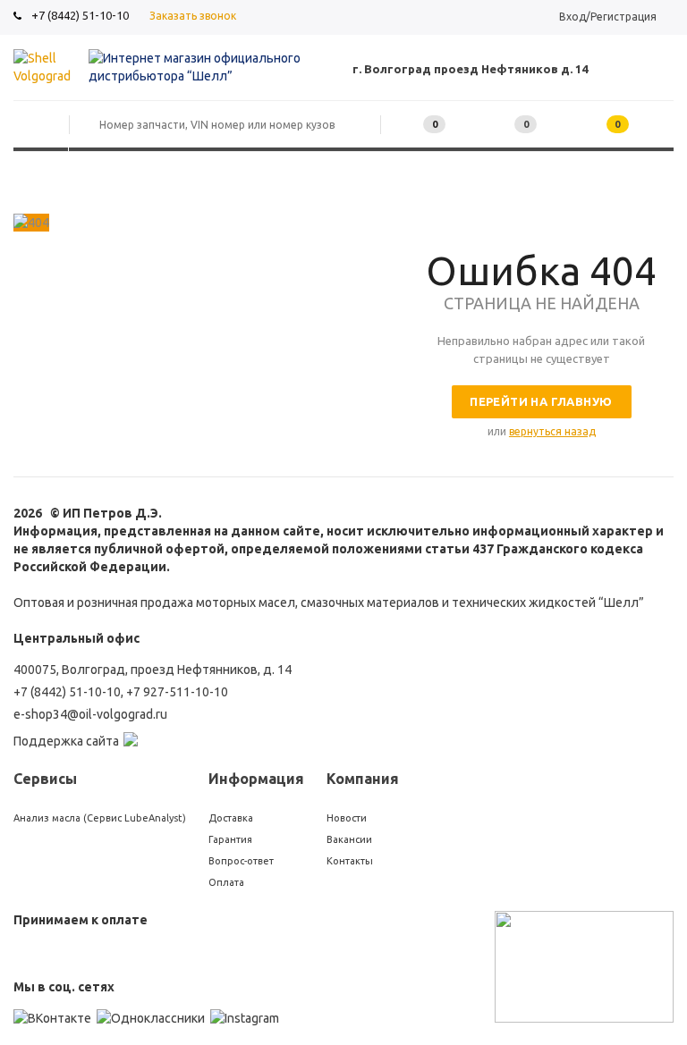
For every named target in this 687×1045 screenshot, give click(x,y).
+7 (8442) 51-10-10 (80, 15)
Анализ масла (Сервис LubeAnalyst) (99, 818)
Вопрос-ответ (241, 860)
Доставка (230, 818)
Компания (363, 779)
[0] (497, 124)
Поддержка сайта (66, 741)
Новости (347, 818)
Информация (256, 779)
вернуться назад (552, 431)
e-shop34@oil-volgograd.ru (90, 714)
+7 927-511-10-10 (177, 692)
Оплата (226, 882)
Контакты (350, 860)
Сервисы (45, 779)
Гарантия (230, 839)
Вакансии (349, 839)
